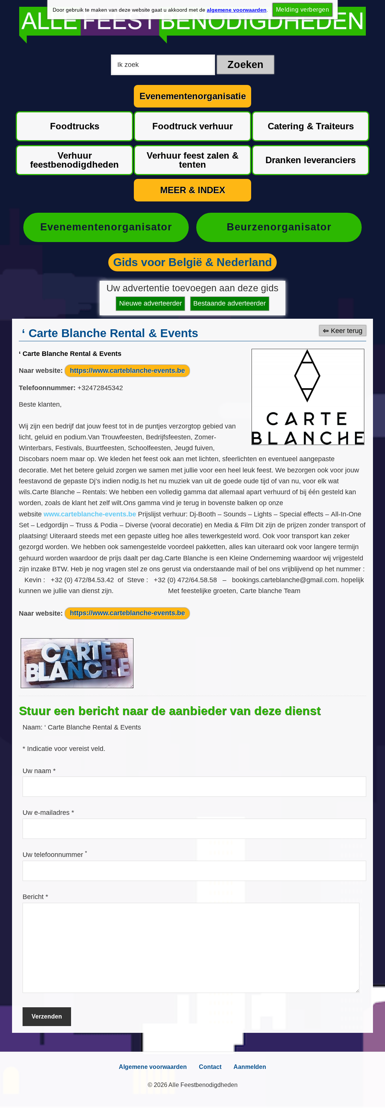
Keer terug (346, 331)
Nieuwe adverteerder (150, 303)
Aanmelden (249, 1067)
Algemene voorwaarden (153, 1067)
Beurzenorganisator (279, 227)
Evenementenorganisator (106, 227)
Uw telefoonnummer (55, 854)
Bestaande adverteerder (229, 303)
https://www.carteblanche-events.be (127, 370)
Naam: (33, 727)
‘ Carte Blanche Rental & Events (70, 353)
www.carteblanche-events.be (90, 514)
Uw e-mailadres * (48, 812)
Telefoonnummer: (47, 388)
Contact (210, 1067)
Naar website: (41, 370)
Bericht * (35, 897)
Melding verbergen (302, 9)
